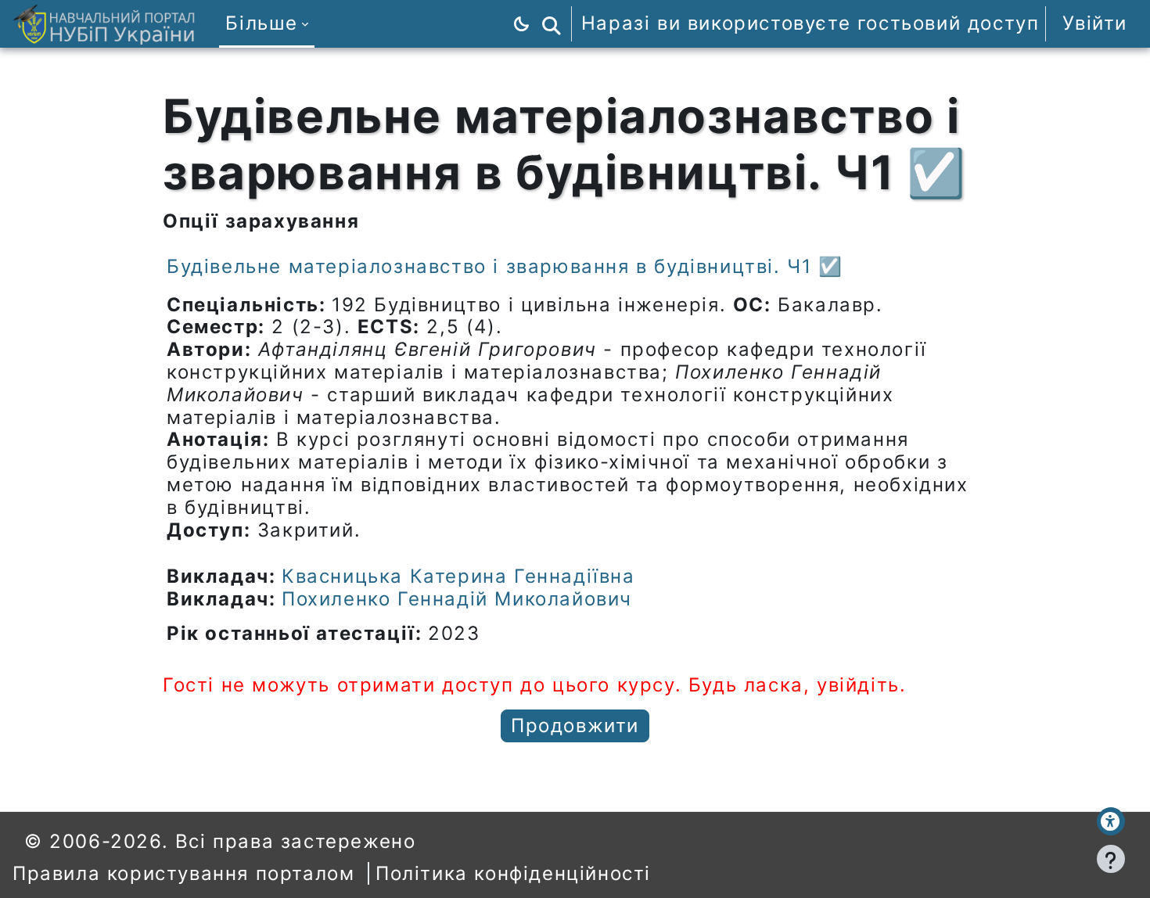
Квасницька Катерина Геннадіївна (458, 576)
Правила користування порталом (183, 873)
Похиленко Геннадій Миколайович (457, 598)
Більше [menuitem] (261, 23)
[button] (551, 24)
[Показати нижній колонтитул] (1111, 859)
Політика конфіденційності (513, 873)
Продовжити (575, 725)
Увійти (1094, 23)
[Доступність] (1111, 821)
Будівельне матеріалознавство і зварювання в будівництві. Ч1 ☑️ (505, 266)
